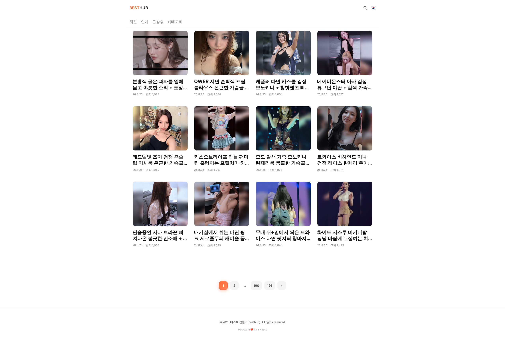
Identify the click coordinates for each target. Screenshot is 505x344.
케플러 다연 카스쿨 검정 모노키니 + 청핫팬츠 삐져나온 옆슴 (283, 87)
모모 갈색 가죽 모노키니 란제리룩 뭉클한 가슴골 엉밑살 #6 (281, 163)
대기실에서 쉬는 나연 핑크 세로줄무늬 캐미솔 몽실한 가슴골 (219, 238)
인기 (144, 21)
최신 (133, 21)
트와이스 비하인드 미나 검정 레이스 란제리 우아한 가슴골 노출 (342, 163)
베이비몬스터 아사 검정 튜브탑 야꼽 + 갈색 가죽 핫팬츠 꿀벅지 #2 (342, 87)
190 (256, 285)
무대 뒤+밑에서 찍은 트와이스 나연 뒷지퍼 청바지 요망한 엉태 (283, 238)
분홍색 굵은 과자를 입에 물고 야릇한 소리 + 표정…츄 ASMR (160, 87)
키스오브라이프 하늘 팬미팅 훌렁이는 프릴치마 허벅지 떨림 (221, 163)
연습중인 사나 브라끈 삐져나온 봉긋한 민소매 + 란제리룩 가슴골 (160, 238)
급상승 (158, 21)
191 (269, 285)
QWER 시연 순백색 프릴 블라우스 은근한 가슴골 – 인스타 (220, 87)
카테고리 (174, 21)
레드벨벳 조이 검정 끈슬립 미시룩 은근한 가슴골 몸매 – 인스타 (158, 163)
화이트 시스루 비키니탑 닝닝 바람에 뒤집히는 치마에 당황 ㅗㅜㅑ (342, 238)
